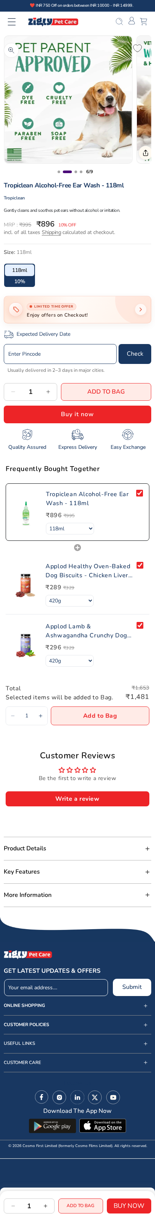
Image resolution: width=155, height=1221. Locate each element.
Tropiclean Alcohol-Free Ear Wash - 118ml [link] (87, 498)
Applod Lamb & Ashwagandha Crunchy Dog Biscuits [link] (86, 631)
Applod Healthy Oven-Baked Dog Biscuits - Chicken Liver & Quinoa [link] (88, 571)
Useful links (19, 1043)
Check (135, 354)
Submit (132, 987)
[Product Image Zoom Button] (11, 50)
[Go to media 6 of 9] (67, 172)
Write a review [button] (77, 799)
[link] (26, 512)
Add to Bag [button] (100, 716)
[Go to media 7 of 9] (75, 172)
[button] (16, 22)
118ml (19, 270)
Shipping (51, 232)
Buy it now (77, 414)
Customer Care (22, 1062)
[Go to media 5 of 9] (59, 172)
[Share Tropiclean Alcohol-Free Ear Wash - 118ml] (145, 153)
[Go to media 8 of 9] (81, 172)
